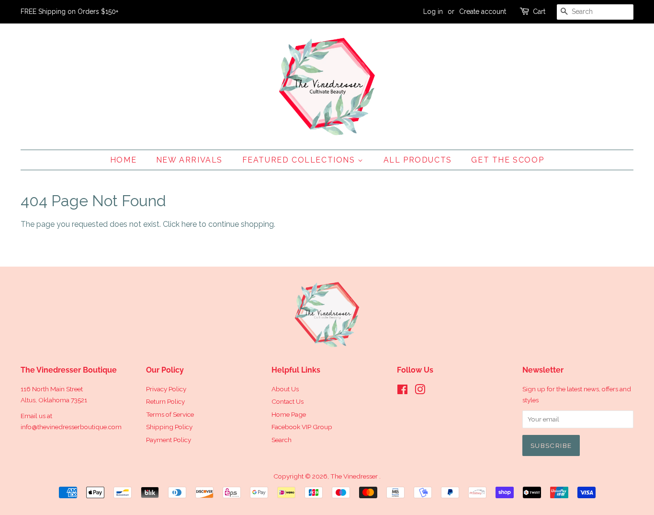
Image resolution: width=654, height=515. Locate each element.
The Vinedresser (354, 476)
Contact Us (287, 401)
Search (281, 440)
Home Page (288, 414)
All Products (417, 159)
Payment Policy (168, 440)
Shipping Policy (169, 427)
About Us (285, 389)
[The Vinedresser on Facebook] (402, 391)
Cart (539, 11)
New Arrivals (189, 159)
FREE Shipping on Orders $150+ (69, 11)
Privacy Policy (166, 389)
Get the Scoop (507, 159)
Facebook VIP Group (301, 427)
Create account (482, 11)
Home (123, 159)
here (189, 224)
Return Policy (165, 401)
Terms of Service (170, 414)
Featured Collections (300, 159)
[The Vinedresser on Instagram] (420, 391)
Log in (433, 11)
